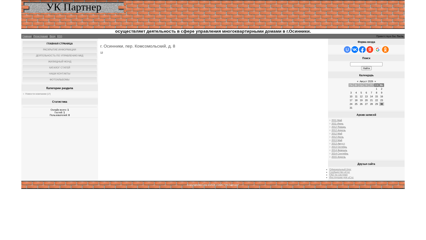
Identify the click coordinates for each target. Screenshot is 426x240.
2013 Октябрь (339, 147)
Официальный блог (340, 169)
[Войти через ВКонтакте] (354, 49)
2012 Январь (338, 127)
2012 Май (336, 133)
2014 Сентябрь (339, 153)
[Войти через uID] (347, 49)
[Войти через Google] (377, 49)
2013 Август (338, 143)
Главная (27, 36)
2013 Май (336, 140)
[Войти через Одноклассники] (385, 49)
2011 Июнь (337, 123)
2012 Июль (337, 137)
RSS (59, 36)
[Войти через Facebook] (362, 49)
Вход (52, 36)
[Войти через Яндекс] (370, 49)
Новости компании (35, 93)
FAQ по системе (338, 174)
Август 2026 (366, 81)
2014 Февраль (339, 150)
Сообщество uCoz (339, 172)
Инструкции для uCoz (341, 177)
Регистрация (41, 36)
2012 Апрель (338, 130)
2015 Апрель (338, 157)
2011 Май (336, 120)
